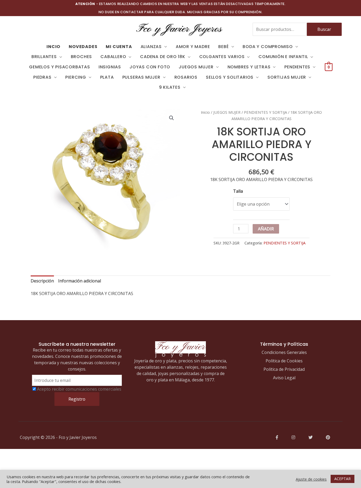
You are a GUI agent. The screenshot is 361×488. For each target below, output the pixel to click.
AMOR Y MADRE (193, 47)
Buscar (324, 29)
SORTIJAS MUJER (286, 77)
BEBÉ (223, 47)
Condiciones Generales (284, 352)
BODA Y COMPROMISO (268, 47)
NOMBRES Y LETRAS (249, 67)
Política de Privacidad (284, 369)
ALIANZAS (151, 47)
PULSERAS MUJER (141, 77)
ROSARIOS (185, 77)
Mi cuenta (119, 47)
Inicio (205, 112)
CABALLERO (113, 57)
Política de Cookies (284, 361)
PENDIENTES (297, 67)
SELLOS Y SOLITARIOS (229, 77)
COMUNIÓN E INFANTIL (283, 57)
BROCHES (81, 57)
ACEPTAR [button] (342, 478)
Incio (53, 47)
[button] (171, 118)
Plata (107, 77)
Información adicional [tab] (79, 281)
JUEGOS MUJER (196, 67)
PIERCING (75, 77)
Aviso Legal (284, 378)
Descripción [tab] (42, 281)
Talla (238, 191)
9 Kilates (170, 87)
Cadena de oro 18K (162, 57)
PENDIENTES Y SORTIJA (265, 112)
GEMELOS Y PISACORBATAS (59, 67)
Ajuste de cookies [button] (311, 479)
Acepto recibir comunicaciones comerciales (79, 389)
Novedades (83, 47)
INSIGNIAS (110, 67)
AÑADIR (266, 229)
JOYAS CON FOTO (149, 67)
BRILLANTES (44, 57)
